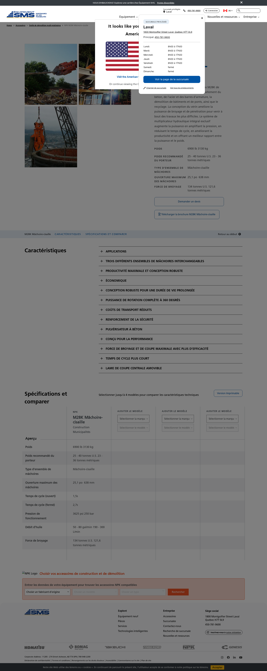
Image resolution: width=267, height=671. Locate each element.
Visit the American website (132, 76)
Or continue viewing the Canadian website (133, 84)
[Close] (202, 18)
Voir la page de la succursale (172, 79)
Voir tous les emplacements (182, 88)
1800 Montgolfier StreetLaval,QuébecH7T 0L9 (167, 32)
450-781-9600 (162, 37)
